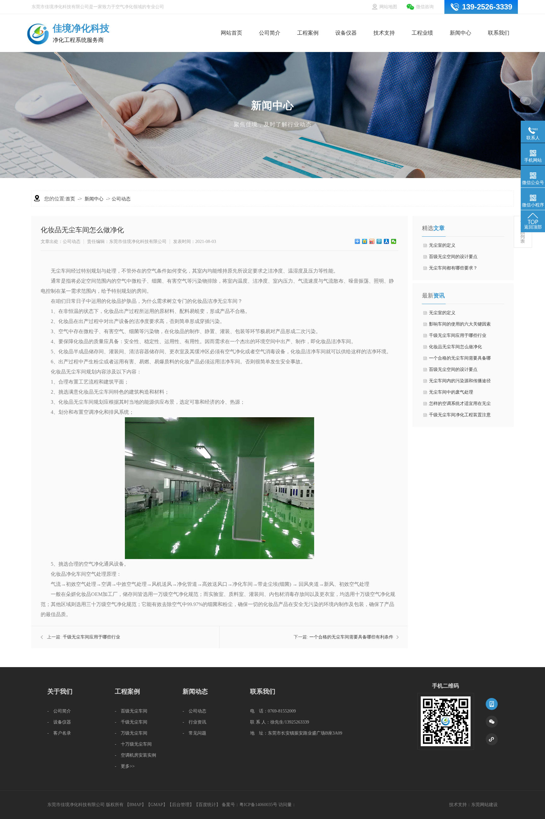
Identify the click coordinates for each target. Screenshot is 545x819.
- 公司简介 (59, 711)
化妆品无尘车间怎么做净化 (455, 346)
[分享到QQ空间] (364, 241)
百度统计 (207, 804)
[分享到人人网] (386, 241)
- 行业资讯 (194, 722)
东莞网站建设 (484, 804)
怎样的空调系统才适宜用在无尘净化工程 (460, 405)
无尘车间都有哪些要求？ (453, 268)
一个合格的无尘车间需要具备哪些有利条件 (351, 637)
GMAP (156, 804)
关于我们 (60, 691)
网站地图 (388, 6)
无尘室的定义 (442, 245)
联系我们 (499, 21)
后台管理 (181, 804)
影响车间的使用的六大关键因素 (460, 324)
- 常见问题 (194, 733)
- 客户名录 (59, 733)
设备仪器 (346, 21)
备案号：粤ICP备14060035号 (249, 804)
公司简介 (270, 21)
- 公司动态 (194, 711)
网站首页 (232, 21)
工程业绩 (422, 21)
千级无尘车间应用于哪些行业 (91, 637)
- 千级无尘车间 (131, 722)
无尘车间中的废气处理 (451, 392)
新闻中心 (461, 21)
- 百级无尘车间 (131, 711)
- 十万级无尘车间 (133, 744)
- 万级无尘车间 (131, 733)
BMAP (135, 804)
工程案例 (308, 21)
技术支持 (384, 21)
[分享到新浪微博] (372, 241)
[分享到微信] (393, 241)
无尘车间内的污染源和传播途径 (460, 380)
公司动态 (121, 198)
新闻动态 (195, 691)
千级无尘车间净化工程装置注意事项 (460, 416)
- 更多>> (125, 766)
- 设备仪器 (59, 722)
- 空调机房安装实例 (135, 755)
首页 (70, 198)
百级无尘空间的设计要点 (453, 256)
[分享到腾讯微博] (379, 241)
